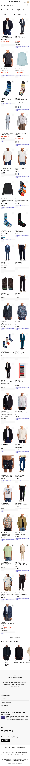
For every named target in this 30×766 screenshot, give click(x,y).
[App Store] (5, 740)
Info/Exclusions (15, 686)
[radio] (16, 107)
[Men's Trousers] (22, 283)
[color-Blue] (18, 107)
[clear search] (27, 5)
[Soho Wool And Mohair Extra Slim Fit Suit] (8, 121)
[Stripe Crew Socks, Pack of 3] (22, 188)
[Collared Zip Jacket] (8, 26)
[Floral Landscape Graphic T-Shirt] (8, 493)
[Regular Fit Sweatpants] (22, 493)
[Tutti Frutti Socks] (22, 220)
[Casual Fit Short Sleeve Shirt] (8, 582)
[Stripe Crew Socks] (8, 220)
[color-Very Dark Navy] (4, 172)
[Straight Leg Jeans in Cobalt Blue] (22, 463)
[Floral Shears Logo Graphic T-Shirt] (8, 552)
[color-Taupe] (8, 664)
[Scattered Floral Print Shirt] (22, 311)
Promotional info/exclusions (12, 721)
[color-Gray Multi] (20, 107)
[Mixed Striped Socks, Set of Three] (8, 341)
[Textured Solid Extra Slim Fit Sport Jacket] (8, 612)
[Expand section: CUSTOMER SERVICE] (15, 695)
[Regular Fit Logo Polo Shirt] (22, 156)
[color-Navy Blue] (5, 664)
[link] (8, 41)
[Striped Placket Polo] (8, 156)
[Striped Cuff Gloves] (8, 283)
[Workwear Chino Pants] (22, 252)
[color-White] (2, 172)
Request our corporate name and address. (15, 760)
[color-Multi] (16, 107)
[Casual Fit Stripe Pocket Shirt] (22, 401)
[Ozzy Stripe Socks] (8, 88)
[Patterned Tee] (8, 58)
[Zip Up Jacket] (7, 652)
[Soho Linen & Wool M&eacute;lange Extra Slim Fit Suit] (22, 552)
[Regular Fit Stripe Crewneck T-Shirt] (8, 522)
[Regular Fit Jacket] (22, 522)
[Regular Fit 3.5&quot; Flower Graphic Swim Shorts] (8, 463)
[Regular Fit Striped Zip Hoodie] (8, 188)
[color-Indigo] (18, 174)
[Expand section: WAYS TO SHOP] (15, 705)
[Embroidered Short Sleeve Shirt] (22, 434)
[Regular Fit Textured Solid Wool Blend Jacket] (8, 311)
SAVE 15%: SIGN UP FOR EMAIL (15, 677)
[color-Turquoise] (2, 237)
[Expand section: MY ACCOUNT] (15, 699)
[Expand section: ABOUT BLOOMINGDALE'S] (15, 702)
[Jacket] (8, 434)
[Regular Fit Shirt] (22, 58)
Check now (21, 721)
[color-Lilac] (16, 142)
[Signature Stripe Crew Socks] (22, 88)
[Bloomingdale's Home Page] (14, 2)
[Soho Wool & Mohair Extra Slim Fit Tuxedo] (8, 401)
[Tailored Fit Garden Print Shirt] (22, 121)
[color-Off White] (16, 174)
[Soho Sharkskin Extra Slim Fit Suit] (22, 26)
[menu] (2, 2)
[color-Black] (4, 237)
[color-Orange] (18, 142)
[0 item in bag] (28, 2)
